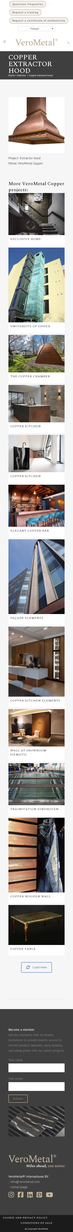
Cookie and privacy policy (25, 1218)
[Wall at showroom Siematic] (36, 728)
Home (11, 75)
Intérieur (21, 75)
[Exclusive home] (36, 214)
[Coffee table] (36, 925)
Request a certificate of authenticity (38, 20)
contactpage (19, 1187)
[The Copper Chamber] (36, 353)
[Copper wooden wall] (36, 855)
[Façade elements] (36, 576)
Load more (40, 967)
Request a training (25, 12)
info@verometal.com (25, 1182)
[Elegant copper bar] (36, 506)
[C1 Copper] (36, 125)
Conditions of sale (36, 1223)
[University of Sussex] (36, 285)
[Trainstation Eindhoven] (36, 784)
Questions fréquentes (27, 4)
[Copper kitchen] (36, 403)
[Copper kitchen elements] (36, 662)
